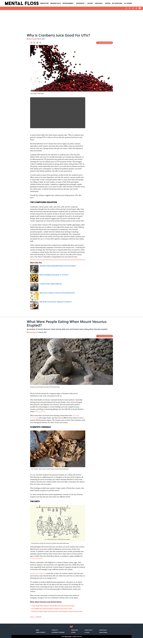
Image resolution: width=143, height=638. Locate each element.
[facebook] (126, 8)
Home (32, 617)
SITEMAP (73, 632)
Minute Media (68, 636)
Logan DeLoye (33, 332)
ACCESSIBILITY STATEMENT (58, 632)
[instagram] (133, 8)
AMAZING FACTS (55, 3)
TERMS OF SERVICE (40, 632)
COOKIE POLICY (103, 630)
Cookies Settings (103, 632)
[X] (129, 8)
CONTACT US (55, 630)
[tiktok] (136, 8)
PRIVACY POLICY (88, 630)
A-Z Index (87, 632)
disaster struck (40, 411)
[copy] (40, 42)
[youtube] (140, 8)
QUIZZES (107, 3)
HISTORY (90, 3)
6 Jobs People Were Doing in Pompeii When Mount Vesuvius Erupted (52, 606)
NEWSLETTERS (74, 630)
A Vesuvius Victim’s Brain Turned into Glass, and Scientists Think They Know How (56, 611)
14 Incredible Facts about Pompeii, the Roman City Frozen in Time (51, 609)
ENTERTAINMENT (68, 3)
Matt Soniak (32, 39)
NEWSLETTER (44, 3)
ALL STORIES (128, 3)
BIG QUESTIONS (117, 3)
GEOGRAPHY (80, 3)
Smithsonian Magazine (38, 573)
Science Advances (36, 558)
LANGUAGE (98, 3)
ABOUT (37, 630)
